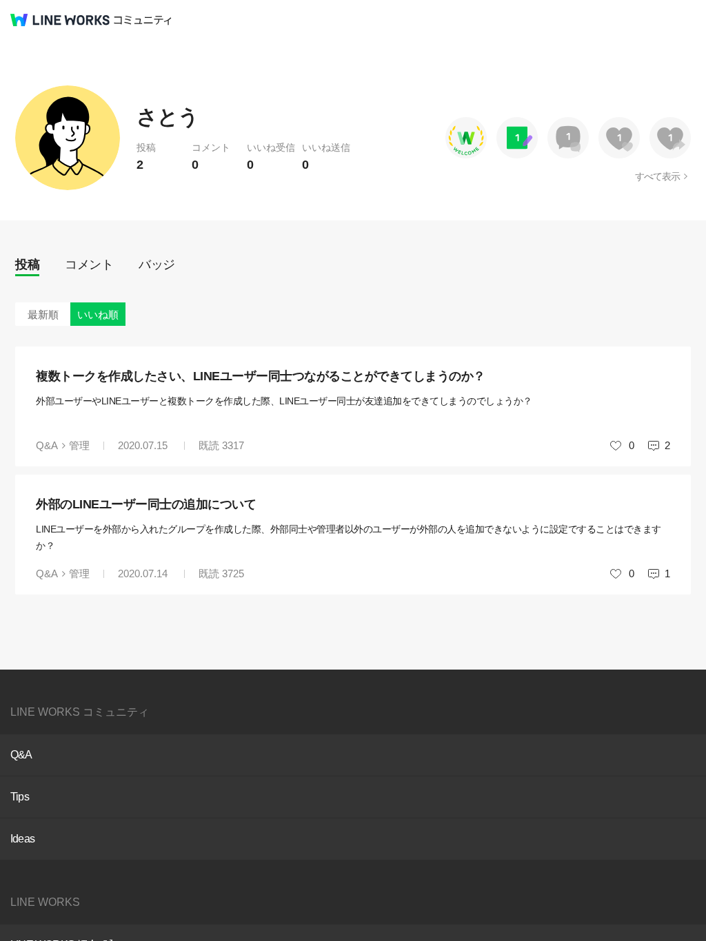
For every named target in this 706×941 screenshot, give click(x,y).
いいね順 (98, 314)
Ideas (22, 839)
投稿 (27, 264)
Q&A (47, 445)
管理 (79, 445)
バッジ (157, 264)
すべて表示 (657, 176)
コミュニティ (143, 20)
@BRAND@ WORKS (60, 20)
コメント (89, 264)
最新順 (43, 314)
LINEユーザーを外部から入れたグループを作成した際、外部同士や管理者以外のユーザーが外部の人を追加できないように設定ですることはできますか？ (348, 537)
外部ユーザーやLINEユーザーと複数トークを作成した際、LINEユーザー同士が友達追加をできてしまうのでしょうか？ (284, 400)
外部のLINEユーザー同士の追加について (146, 504)
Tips (19, 797)
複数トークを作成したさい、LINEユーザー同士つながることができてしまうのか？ (260, 376)
